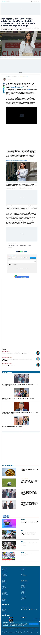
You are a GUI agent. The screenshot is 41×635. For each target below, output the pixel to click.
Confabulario (4, 592)
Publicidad (29, 628)
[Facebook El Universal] (24, 609)
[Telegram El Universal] (21, 609)
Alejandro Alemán (6, 351)
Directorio (4, 628)
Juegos (22, 594)
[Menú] (38, 1)
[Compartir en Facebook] (4, 83)
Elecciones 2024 (23, 245)
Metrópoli (8, 76)
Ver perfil (9, 79)
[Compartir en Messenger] (4, 89)
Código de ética (20, 628)
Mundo (3, 579)
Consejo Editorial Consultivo (11, 628)
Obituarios (23, 586)
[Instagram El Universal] (31, 609)
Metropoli (4, 581)
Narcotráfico (4, 583)
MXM (3, 595)
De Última (4, 609)
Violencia (24, 628)
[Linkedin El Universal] (36, 609)
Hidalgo (22, 573)
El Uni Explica (4, 575)
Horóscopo (23, 597)
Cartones (3, 586)
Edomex (22, 569)
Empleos (22, 585)
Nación (3, 569)
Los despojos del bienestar (9, 365)
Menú (3, 598)
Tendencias (4, 593)
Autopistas (4, 601)
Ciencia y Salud (5, 594)
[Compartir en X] (4, 85)
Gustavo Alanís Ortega (7, 357)
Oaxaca (22, 570)
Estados (3, 582)
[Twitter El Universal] (26, 609)
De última (4, 599)
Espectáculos (4, 589)
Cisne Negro (4, 614)
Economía (4, 587)
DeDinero (22, 592)
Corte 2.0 (3, 570)
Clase (3, 605)
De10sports (23, 591)
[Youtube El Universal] (29, 609)
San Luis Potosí (24, 575)
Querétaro (23, 574)
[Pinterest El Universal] (34, 609)
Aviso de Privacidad (35, 628)
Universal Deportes (5, 588)
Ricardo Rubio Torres (6, 363)
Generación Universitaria (23, 588)
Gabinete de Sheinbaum (4, 577)
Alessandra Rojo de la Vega (13, 245)
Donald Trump (4, 580)
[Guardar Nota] (4, 93)
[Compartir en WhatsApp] (4, 87)
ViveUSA (22, 593)
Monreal (29, 245)
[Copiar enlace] (4, 91)
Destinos (3, 600)
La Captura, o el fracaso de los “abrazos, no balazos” (15, 353)
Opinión (4, 349)
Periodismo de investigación (4, 574)
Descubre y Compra (24, 581)
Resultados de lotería (23, 599)
